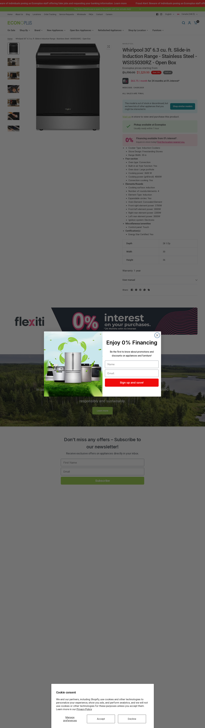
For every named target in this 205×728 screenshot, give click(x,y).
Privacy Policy (84, 709)
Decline (132, 718)
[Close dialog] (157, 335)
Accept (101, 718)
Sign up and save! (132, 382)
